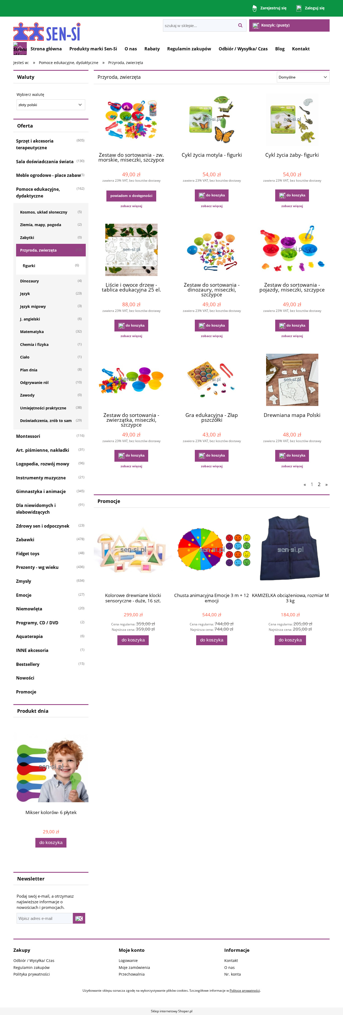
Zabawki (25, 540)
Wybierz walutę (30, 94)
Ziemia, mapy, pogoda (40, 224)
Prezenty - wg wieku (37, 567)
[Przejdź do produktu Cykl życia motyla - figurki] (211, 120)
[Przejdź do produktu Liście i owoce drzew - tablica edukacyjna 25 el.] (131, 250)
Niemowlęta (29, 609)
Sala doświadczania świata (45, 162)
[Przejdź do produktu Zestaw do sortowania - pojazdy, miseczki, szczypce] (292, 250)
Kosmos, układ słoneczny (43, 212)
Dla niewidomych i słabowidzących (36, 508)
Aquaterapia (29, 636)
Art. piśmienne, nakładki (42, 450)
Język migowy (33, 306)
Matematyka (32, 331)
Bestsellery (27, 664)
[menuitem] (46, 48)
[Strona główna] (46, 29)
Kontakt (231, 960)
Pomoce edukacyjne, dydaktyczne (38, 192)
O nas (229, 967)
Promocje (26, 692)
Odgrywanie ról (34, 382)
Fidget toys (27, 554)
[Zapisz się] (79, 918)
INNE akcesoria (32, 650)
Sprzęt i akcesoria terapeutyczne (35, 144)
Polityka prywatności (31, 974)
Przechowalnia (132, 974)
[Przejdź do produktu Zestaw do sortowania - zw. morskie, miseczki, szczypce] (131, 120)
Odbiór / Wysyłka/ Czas (33, 960)
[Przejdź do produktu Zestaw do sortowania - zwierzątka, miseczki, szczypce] (131, 380)
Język (25, 293)
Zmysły (23, 581)
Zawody (27, 395)
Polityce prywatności (245, 990)
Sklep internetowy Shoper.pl (171, 1011)
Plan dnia (28, 369)
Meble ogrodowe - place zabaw (48, 175)
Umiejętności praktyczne (43, 408)
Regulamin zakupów (31, 967)
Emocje (23, 595)
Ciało (24, 357)
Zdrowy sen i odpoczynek (42, 526)
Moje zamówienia (134, 967)
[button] (131, 206)
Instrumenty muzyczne (41, 478)
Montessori (28, 436)
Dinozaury (29, 280)
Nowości (25, 678)
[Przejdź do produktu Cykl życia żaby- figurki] (292, 120)
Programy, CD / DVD (37, 623)
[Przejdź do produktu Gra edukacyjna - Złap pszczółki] (211, 380)
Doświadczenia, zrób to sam (46, 420)
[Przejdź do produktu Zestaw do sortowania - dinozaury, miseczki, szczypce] (211, 250)
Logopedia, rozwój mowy (42, 464)
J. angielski (30, 319)
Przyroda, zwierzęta (38, 250)
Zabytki (27, 237)
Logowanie (128, 960)
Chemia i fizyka (34, 344)
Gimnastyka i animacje (41, 491)
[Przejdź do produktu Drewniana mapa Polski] (292, 380)
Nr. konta (232, 974)
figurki (29, 265)
